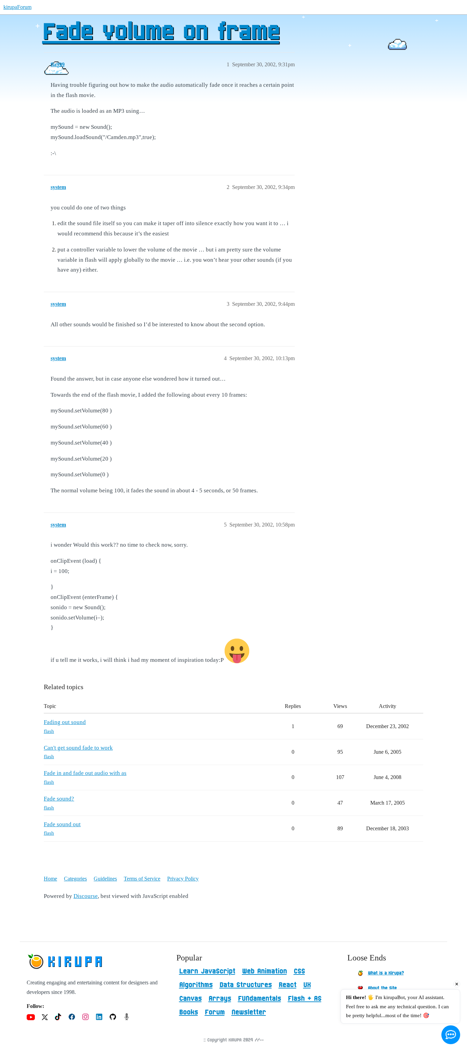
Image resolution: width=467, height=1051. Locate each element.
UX (307, 985)
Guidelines (105, 879)
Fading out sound (65, 722)
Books (188, 1012)
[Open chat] (450, 1034)
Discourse (86, 896)
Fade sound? (59, 798)
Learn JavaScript (207, 971)
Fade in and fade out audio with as (85, 773)
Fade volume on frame (160, 32)
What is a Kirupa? (386, 973)
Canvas (190, 999)
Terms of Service (142, 879)
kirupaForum (17, 7)
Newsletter (248, 1012)
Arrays (220, 999)
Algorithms (196, 985)
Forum (215, 1012)
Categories (75, 879)
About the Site (382, 988)
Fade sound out (62, 824)
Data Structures (245, 985)
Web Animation (264, 971)
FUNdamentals (259, 999)
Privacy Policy (183, 879)
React (287, 985)
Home (50, 879)
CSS (299, 971)
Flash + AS (304, 999)
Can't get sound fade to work (78, 748)
